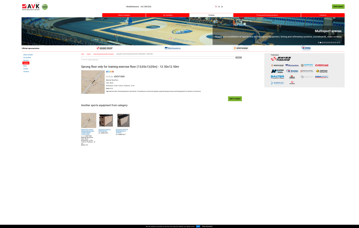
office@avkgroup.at (132, 6)
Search (238, 57)
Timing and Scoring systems (267, 15)
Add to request (235, 99)
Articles (25, 68)
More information (207, 226)
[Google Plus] (113, 71)
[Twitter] (109, 71)
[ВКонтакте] (107, 71)
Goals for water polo (93, 59)
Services (26, 60)
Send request (338, 6)
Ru (222, 6)
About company (124, 15)
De (219, 6)
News (25, 66)
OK (198, 226)
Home (82, 54)
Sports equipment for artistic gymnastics (103, 54)
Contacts (322, 15)
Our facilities (167, 15)
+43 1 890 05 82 (145, 6)
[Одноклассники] (111, 71)
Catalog (211, 15)
